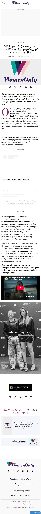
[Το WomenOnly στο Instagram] (13, 471)
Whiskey (31, 507)
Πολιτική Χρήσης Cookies (20, 491)
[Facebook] (10, 87)
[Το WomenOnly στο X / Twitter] (23, 471)
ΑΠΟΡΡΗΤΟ (36, 513)
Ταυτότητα (14, 479)
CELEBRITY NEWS (20, 42)
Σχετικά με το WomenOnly (20, 495)
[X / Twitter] (15, 87)
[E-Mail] (25, 87)
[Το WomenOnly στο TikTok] (18, 471)
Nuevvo (17, 507)
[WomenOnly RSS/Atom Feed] (32, 471)
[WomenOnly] (20, 3)
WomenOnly (20, 464)
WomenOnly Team (13, 56)
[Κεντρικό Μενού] (3, 2)
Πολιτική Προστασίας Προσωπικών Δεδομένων (20, 485)
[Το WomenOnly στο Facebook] (8, 471)
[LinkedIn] (20, 87)
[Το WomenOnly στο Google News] (27, 471)
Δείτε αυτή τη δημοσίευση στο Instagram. (16, 179)
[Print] (30, 87)
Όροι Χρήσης (26, 479)
